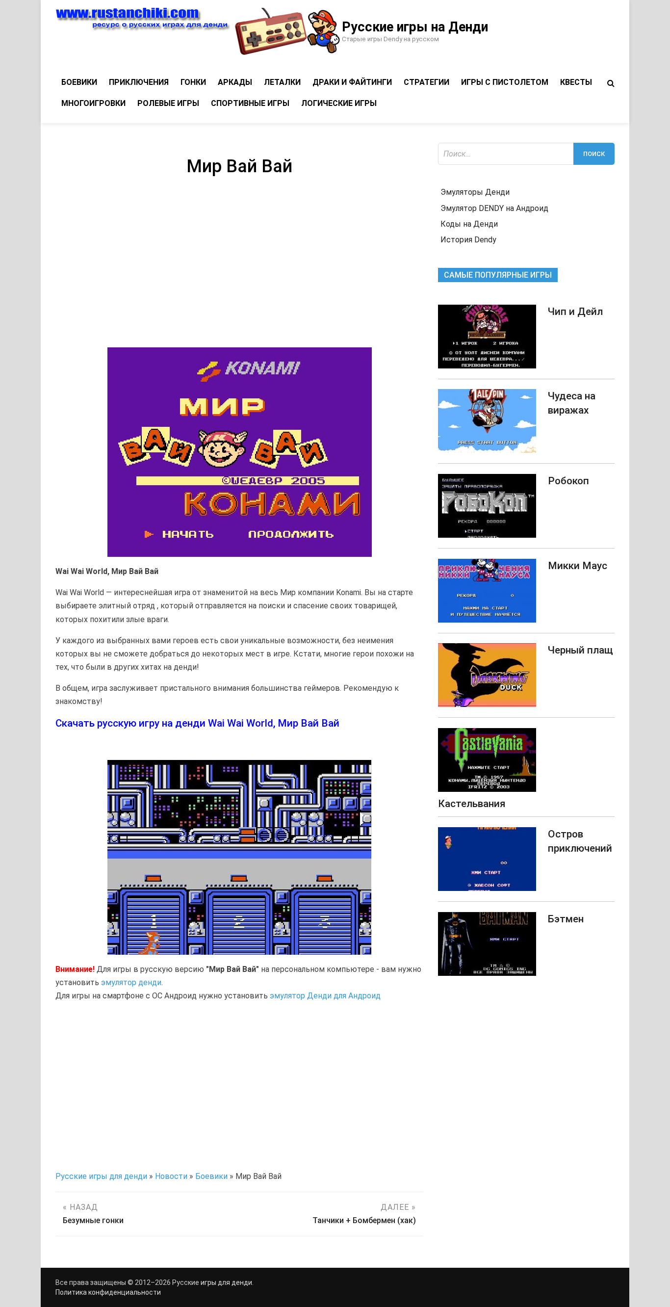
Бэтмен (566, 919)
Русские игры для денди (101, 1176)
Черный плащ (580, 650)
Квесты (576, 82)
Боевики (79, 82)
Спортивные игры (250, 103)
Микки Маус (577, 566)
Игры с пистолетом (504, 82)
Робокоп (568, 481)
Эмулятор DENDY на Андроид (494, 208)
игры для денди (226, 1282)
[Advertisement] (239, 264)
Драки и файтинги (352, 82)
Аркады (235, 82)
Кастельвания (471, 804)
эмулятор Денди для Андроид (325, 995)
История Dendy (468, 239)
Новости (171, 1176)
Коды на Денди (469, 224)
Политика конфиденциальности (108, 1292)
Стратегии (426, 82)
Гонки (193, 82)
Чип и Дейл (575, 311)
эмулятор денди (131, 982)
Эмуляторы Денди (475, 192)
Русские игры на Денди (415, 27)
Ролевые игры (168, 103)
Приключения (139, 82)
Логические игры (339, 103)
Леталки (282, 82)
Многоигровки (93, 103)
